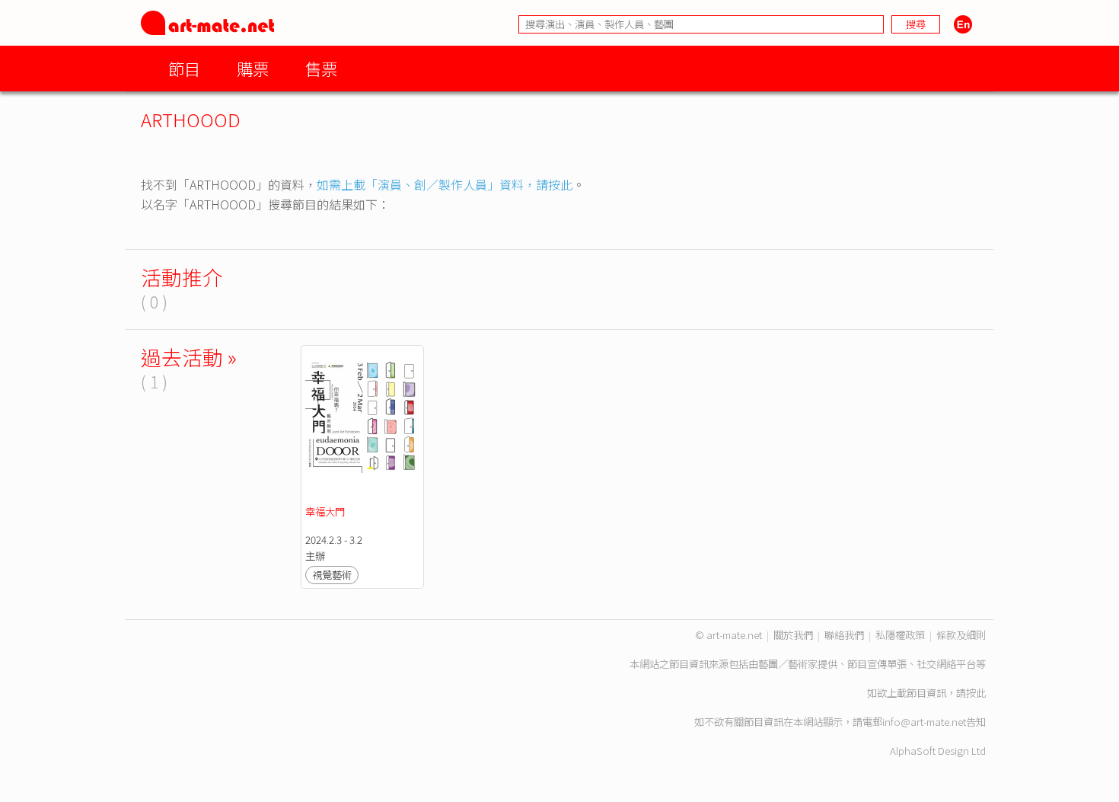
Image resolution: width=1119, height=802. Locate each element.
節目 (184, 68)
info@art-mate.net (924, 721)
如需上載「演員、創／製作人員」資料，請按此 (444, 184)
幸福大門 (325, 511)
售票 (321, 68)
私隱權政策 (900, 635)
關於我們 (793, 635)
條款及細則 (961, 635)
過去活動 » (189, 357)
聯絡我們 (844, 635)
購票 (253, 68)
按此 (976, 692)
